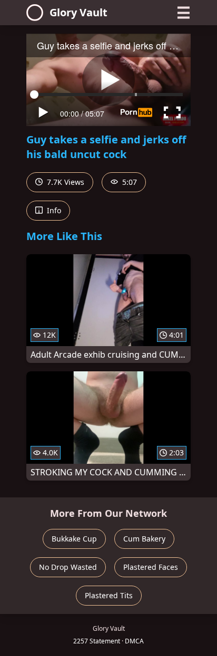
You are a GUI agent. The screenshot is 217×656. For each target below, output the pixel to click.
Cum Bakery (144, 539)
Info (53, 210)
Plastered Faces (150, 567)
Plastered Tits (109, 595)
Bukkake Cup (74, 539)
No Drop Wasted (68, 567)
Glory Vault (78, 12)
